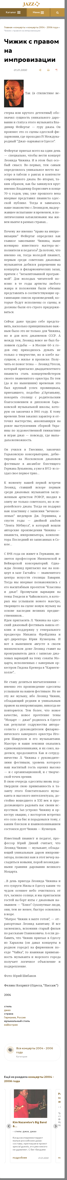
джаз (7, 1010)
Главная (8, 27)
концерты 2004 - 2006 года (42, 27)
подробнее (20, 1157)
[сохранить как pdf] (56, 70)
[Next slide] (55, 1126)
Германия (10, 1017)
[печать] (48, 70)
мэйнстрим (11, 1024)
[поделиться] (40, 70)
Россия (21, 1017)
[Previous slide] (9, 1126)
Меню (37, 12)
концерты (19, 27)
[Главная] (32, 4)
